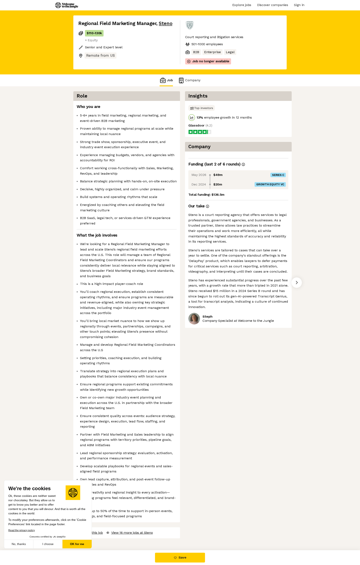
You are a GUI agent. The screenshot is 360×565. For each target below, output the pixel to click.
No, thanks (19, 544)
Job (170, 80)
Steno (165, 23)
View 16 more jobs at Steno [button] (132, 533)
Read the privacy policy (21, 530)
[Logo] (66, 5)
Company (192, 80)
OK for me (77, 544)
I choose (48, 544)
